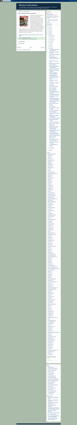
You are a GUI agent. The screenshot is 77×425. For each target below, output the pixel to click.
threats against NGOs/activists (53, 332)
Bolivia (49, 176)
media (49, 262)
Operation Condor (51, 289)
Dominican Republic (51, 201)
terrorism (49, 329)
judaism (49, 249)
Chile (49, 182)
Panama (49, 290)
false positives (50, 216)
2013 (49, 28)
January (50, 148)
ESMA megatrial (51, 207)
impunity (49, 244)
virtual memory (50, 351)
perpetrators (50, 296)
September (51, 39)
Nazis (49, 283)
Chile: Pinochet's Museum (53, 86)
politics (49, 305)
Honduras (49, 238)
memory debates (51, 265)
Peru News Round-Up (52, 64)
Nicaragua (50, 286)
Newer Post (19, 47)
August (50, 41)
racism (49, 308)
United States (50, 341)
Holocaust (50, 237)
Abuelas (49, 155)
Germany (49, 225)
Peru (29, 38)
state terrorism (50, 326)
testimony (49, 330)
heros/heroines (50, 232)
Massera (49, 261)
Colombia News (51, 124)
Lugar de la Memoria (51, 256)
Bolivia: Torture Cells (52, 136)
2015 (49, 25)
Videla (49, 348)
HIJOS (49, 235)
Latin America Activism (52, 377)
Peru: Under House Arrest (53, 103)
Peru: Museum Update (53, 111)
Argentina (49, 167)
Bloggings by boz (51, 367)
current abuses (50, 192)
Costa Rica (50, 189)
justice (49, 250)
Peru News (51, 104)
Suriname (49, 327)
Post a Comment (21, 43)
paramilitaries (50, 293)
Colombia (49, 185)
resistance (50, 314)
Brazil (49, 179)
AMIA (49, 157)
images (49, 243)
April (50, 46)
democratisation (51, 194)
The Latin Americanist (52, 387)
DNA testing (50, 200)
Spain (49, 324)
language (49, 252)
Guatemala (50, 229)
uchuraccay (50, 338)
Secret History (50, 386)
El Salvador (50, 204)
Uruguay (49, 342)
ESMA (49, 206)
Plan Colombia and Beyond (53, 384)
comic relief (50, 186)
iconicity (49, 241)
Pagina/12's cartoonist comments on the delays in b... (54, 58)
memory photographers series (53, 268)
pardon (49, 295)
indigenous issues (51, 246)
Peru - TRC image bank (52, 414)
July (50, 42)
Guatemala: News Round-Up (54, 68)
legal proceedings (51, 255)
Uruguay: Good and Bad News (54, 54)
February (51, 147)
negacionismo (50, 284)
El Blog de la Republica (52, 370)
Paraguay (49, 292)
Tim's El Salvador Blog (52, 390)
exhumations (50, 210)
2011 (49, 31)
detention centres (51, 195)
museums (49, 280)
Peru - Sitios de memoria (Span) (53, 412)
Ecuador (49, 203)
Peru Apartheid (50, 383)
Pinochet (49, 302)
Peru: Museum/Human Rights (54, 110)
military (49, 274)
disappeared (50, 197)
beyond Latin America (52, 173)
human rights (50, 240)
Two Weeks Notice (51, 392)
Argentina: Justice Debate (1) (54, 123)
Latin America (50, 253)
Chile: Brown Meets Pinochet (54, 63)
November (51, 36)
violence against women (52, 350)
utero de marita (50, 393)
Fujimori (49, 222)
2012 (49, 29)
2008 (49, 150)
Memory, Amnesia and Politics (53, 380)
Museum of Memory (51, 278)
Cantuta (49, 180)
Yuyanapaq (50, 354)
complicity (50, 188)
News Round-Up (52, 85)
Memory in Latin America (28, 5)
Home (31, 47)
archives (49, 166)
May (50, 45)
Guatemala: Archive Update (54, 126)
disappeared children (51, 198)
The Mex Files (50, 389)
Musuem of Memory (51, 281)
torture (49, 333)
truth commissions (51, 336)
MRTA (49, 277)
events (49, 209)
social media (50, 323)
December (51, 35)
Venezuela (50, 345)
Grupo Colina (50, 228)
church (49, 183)
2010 (49, 32)
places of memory (51, 304)
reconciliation (50, 311)
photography (50, 301)
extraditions (50, 213)
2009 (49, 34)
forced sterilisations (51, 219)
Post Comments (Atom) (26, 49)
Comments (50, 360)
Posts (49, 358)
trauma (49, 335)
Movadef (49, 275)
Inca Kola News (51, 374)
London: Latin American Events (54, 135)
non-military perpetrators (52, 287)
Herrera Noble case (51, 234)
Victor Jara (50, 347)
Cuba (49, 191)
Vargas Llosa (50, 344)
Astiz (49, 170)
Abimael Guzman (25, 38)
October (50, 38)
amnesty (49, 158)
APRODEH (50, 164)
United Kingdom (51, 339)
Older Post (43, 47)
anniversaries (50, 160)
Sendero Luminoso (33, 38)
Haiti (49, 231)
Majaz (49, 259)
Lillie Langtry (50, 13)
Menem (49, 271)
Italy (49, 247)
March (50, 48)
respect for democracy (52, 317)
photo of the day (51, 299)
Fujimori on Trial (51, 371)
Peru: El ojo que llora (52, 89)
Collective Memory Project (52, 368)
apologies (49, 161)
